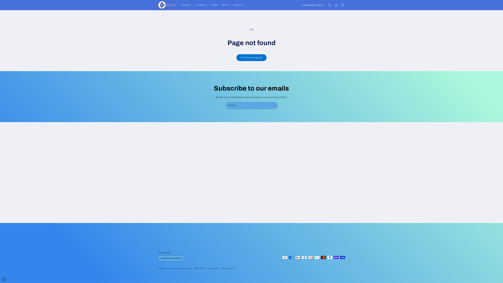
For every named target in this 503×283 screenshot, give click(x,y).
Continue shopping (251, 57)
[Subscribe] (274, 105)
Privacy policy (213, 268)
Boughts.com (170, 268)
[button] (187, 5)
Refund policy (200, 268)
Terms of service (228, 268)
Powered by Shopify (184, 268)
